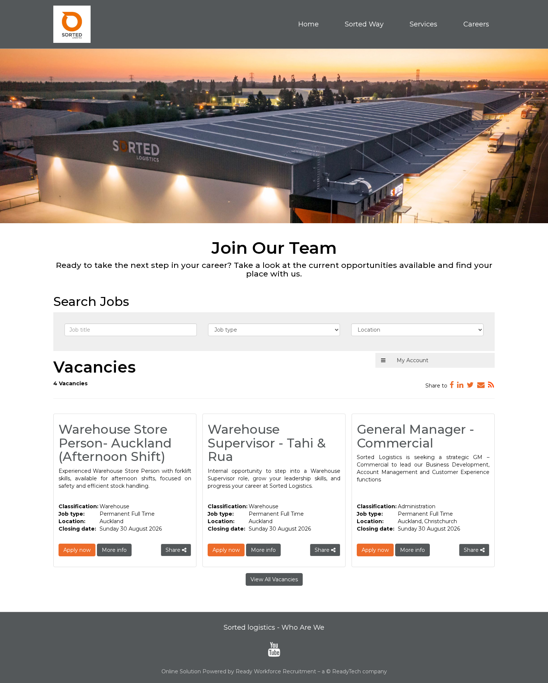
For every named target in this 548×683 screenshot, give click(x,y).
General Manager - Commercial (415, 435)
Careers (476, 24)
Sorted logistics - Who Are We (274, 627)
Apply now (77, 550)
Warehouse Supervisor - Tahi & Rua (267, 442)
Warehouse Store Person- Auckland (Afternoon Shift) (115, 442)
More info (114, 550)
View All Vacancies (274, 579)
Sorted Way (364, 24)
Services (423, 24)
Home (308, 24)
